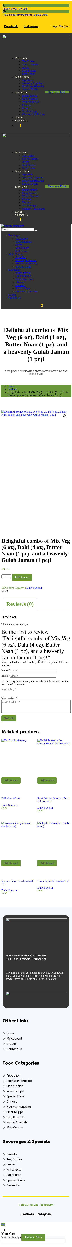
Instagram (31, 26)
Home (11, 386)
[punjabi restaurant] (12, 225)
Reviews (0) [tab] (20, 604)
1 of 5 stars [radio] (3, 693)
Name (5, 670)
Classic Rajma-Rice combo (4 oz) (53, 881)
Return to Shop (33, 1237)
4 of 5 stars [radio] (18, 693)
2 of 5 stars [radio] (8, 693)
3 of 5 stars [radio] (13, 693)
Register (64, 26)
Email (5, 675)
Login (55, 26)
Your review (9, 698)
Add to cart (22, 577)
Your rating (8, 689)
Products (12, 389)
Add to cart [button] (11, 780)
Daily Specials (34, 587)
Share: (4, 590)
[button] (65, 416)
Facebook (11, 26)
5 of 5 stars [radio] (23, 693)
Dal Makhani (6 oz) (10, 798)
